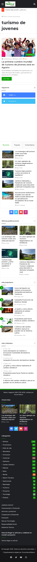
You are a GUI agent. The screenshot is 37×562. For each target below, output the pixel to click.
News (4, 471)
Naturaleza (6, 451)
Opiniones (6, 461)
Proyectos (6, 491)
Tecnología (6, 494)
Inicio (5, 16)
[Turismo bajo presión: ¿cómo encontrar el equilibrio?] (7, 174)
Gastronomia (7, 481)
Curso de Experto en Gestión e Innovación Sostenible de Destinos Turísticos (23, 291)
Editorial (5, 468)
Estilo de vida (7, 448)
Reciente (6, 145)
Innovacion (6, 455)
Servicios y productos (9, 511)
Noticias (5, 441)
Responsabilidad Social (9, 524)
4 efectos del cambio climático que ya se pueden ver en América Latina (23, 330)
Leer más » (6, 79)
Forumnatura (7, 445)
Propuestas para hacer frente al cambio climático (24, 320)
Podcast (5, 497)
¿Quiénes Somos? (7, 505)
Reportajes (6, 484)
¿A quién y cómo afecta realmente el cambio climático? (23, 311)
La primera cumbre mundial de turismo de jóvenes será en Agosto (18, 64)
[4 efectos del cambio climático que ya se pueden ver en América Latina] (7, 329)
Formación (5, 518)
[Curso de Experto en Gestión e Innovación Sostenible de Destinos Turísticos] (7, 291)
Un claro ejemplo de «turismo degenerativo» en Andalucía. (24, 163)
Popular (17, 145)
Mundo (5, 474)
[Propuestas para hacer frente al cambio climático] (7, 321)
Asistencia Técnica (8, 527)
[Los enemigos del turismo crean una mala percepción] (7, 154)
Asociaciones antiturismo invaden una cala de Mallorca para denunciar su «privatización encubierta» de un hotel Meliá (25, 198)
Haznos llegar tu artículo (10, 540)
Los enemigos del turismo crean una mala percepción (25, 153)
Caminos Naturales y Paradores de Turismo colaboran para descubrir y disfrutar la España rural (24, 184)
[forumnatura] (10, 3)
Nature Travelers (8, 478)
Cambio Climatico (8, 464)
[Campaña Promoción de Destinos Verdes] (7, 303)
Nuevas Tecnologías (8, 521)
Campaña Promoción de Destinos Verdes (23, 301)
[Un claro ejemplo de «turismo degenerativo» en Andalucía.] (7, 164)
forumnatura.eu (7, 59)
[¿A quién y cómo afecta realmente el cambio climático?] (7, 310)
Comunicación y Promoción (11, 508)
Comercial (6, 458)
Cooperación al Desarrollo (10, 514)
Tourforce (6, 488)
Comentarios (29, 145)
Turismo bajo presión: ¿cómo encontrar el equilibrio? (23, 173)
